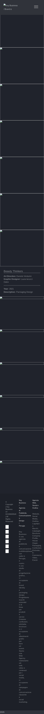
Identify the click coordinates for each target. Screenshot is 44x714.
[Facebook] (7, 527)
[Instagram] (7, 551)
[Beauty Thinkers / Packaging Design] (22, 331)
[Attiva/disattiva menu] (36, 7)
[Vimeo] (7, 536)
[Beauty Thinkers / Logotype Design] (22, 364)
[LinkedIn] (7, 532)
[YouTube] (7, 546)
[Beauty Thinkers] (22, 298)
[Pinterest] (7, 541)
